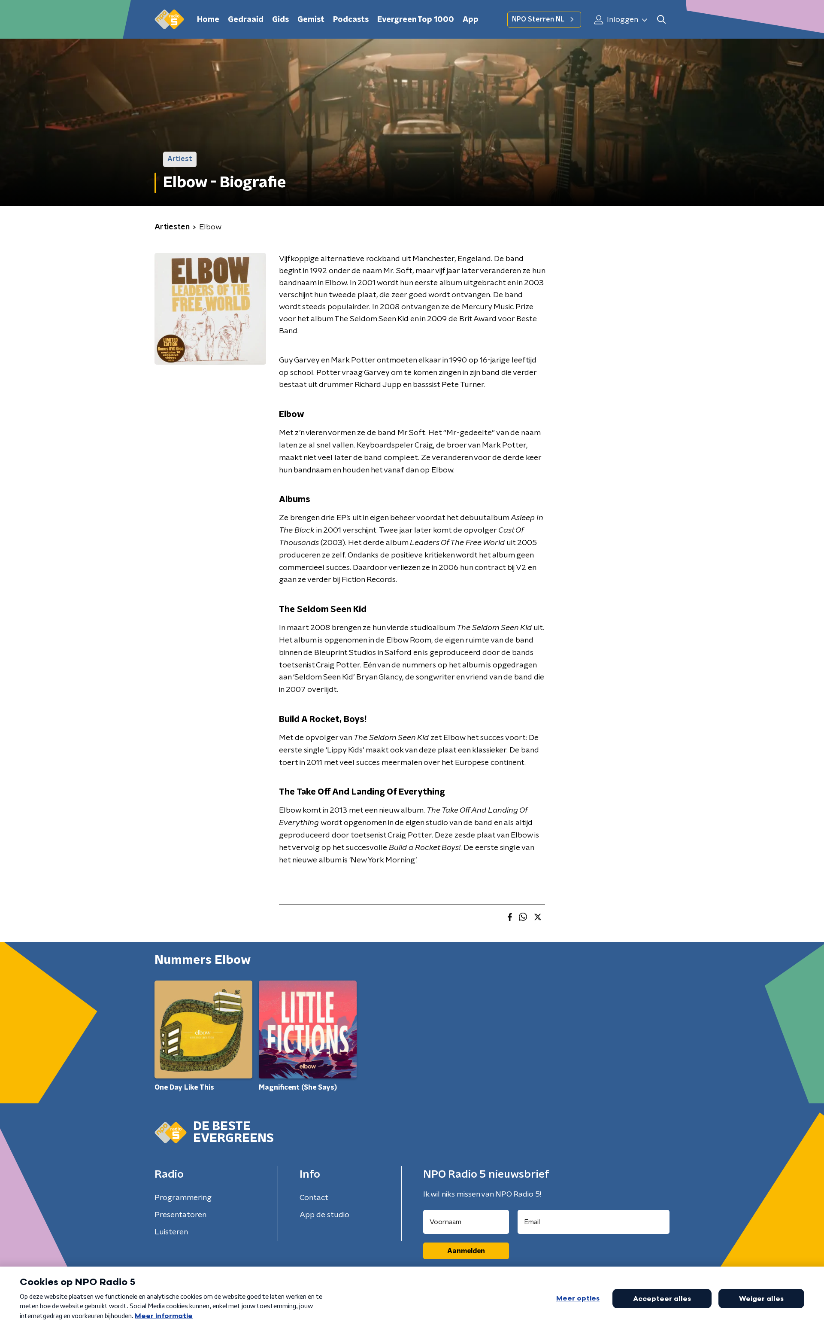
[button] (661, 19)
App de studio (324, 1215)
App (471, 20)
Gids (280, 20)
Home (208, 20)
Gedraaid (246, 20)
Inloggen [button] (621, 20)
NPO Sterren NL (538, 19)
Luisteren (171, 1232)
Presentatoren (180, 1215)
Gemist (310, 20)
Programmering (183, 1198)
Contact (314, 1198)
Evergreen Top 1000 (415, 20)
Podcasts (351, 20)
